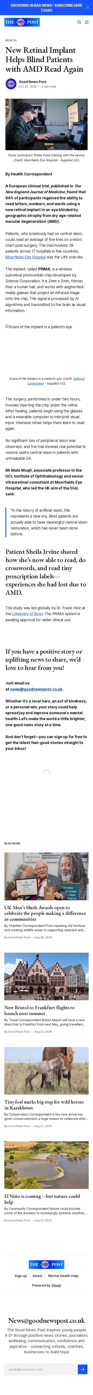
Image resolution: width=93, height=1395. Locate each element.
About (37, 1276)
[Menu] (86, 22)
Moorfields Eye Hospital (25, 257)
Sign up (21, 1276)
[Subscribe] (82, 1369)
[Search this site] (79, 22)
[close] (87, 7)
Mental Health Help (63, 1276)
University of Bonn (27, 614)
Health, (11, 40)
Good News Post (32, 82)
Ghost (56, 1285)
